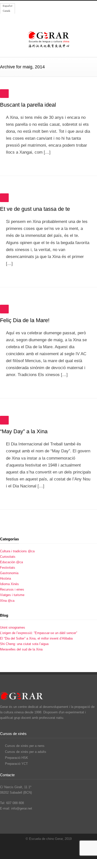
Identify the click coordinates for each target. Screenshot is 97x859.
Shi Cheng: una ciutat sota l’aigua (24, 644)
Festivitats (7, 567)
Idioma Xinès (9, 584)
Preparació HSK (16, 758)
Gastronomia (9, 573)
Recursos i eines (12, 589)
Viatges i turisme (12, 595)
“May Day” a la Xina (24, 431)
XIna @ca (7, 600)
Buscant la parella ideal (28, 105)
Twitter (42, 849)
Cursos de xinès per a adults (25, 752)
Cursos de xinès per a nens (25, 746)
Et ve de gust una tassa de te (35, 209)
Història (5, 578)
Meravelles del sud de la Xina (21, 649)
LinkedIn (62, 849)
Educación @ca (11, 562)
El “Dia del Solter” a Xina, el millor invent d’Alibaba (36, 638)
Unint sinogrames (12, 627)
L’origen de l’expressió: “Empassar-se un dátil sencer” (38, 633)
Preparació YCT (16, 764)
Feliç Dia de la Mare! (24, 320)
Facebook (52, 849)
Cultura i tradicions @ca (17, 551)
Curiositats (7, 556)
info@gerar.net (21, 808)
